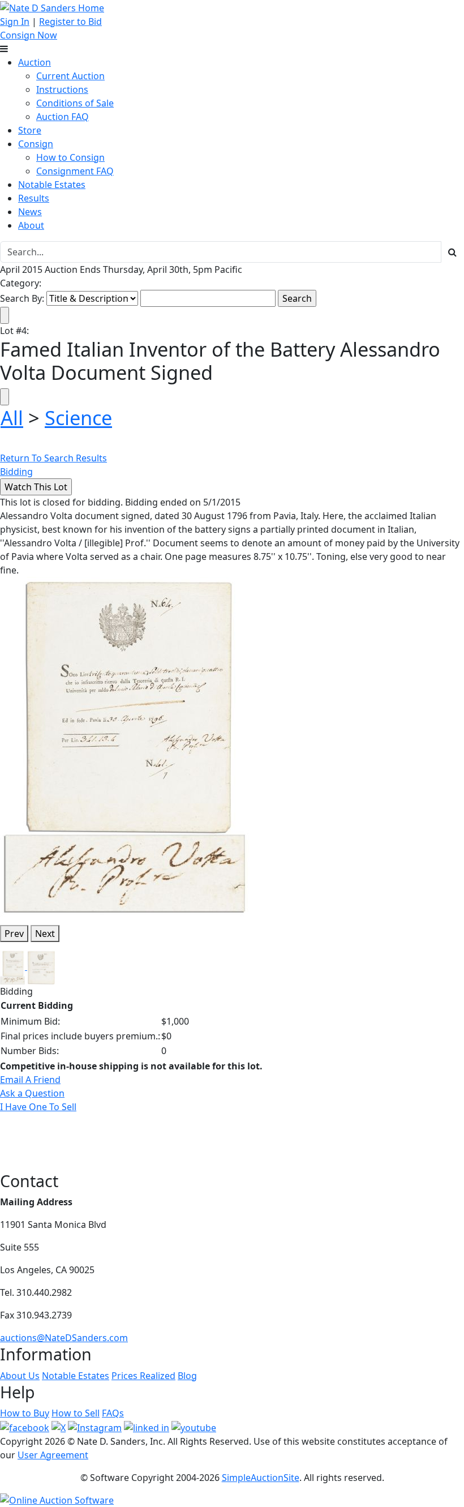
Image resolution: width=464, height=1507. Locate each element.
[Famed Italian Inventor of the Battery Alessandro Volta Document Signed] (125, 745)
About (31, 225)
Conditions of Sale (75, 103)
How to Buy (24, 1413)
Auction (34, 62)
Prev (14, 933)
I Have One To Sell (38, 1107)
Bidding (16, 471)
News (30, 212)
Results (33, 198)
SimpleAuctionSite (260, 1477)
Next (45, 933)
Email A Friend (30, 1079)
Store (29, 130)
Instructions (62, 89)
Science (78, 417)
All (12, 417)
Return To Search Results (53, 458)
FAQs (113, 1413)
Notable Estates (51, 184)
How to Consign (70, 157)
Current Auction (70, 76)
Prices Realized (143, 1375)
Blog (187, 1375)
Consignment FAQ (75, 171)
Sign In (14, 21)
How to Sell (75, 1413)
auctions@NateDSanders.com (64, 1338)
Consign (35, 144)
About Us (20, 1375)
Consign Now (28, 35)
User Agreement (53, 1455)
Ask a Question (32, 1093)
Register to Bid (70, 21)
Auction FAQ (62, 116)
